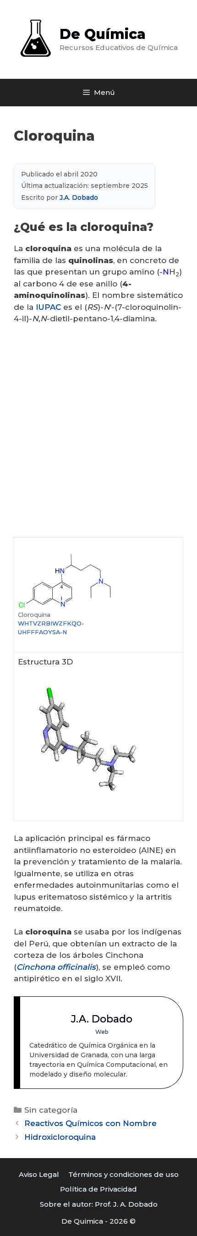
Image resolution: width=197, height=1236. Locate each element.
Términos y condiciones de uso (123, 1174)
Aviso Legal (39, 1174)
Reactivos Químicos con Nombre (90, 1123)
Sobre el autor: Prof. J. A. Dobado (99, 1204)
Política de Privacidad (98, 1189)
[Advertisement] (98, 434)
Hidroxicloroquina (60, 1137)
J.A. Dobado (79, 197)
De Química (103, 34)
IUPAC (48, 307)
